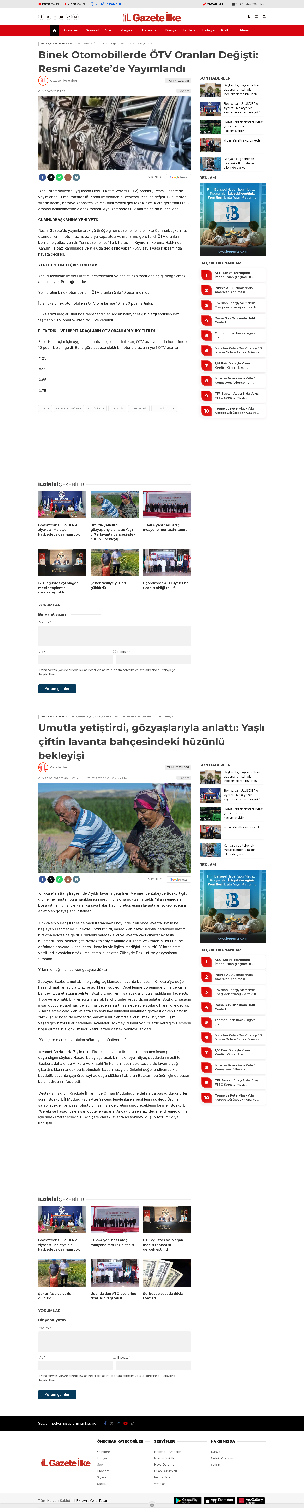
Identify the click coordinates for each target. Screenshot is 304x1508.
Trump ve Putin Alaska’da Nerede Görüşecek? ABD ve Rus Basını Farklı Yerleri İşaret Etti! (237, 411)
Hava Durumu (164, 1464)
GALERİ (51, 4)
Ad (42, 652)
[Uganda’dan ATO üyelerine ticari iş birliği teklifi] (167, 563)
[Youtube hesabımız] (62, 17)
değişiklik (97, 408)
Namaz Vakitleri (165, 1458)
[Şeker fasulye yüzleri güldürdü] (115, 563)
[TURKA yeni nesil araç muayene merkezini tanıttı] (167, 505)
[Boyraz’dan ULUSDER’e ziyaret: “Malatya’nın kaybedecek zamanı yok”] (62, 505)
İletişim (216, 1464)
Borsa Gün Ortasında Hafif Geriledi (235, 320)
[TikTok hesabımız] (69, 17)
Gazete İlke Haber (63, 80)
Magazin (128, 30)
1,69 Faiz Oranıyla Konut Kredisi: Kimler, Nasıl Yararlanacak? (233, 366)
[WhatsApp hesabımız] (75, 17)
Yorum (45, 622)
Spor (109, 30)
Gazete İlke (58, 767)
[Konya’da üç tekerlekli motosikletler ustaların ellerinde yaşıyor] (210, 170)
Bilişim (244, 30)
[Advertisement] (17, 102)
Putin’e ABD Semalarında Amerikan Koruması (234, 290)
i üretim (118, 408)
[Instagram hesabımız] (55, 17)
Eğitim (189, 30)
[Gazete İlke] (152, 21)
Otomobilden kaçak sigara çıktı (235, 335)
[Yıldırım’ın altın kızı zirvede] (210, 151)
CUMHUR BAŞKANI (69, 408)
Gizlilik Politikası (222, 1458)
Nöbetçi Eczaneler (167, 1452)
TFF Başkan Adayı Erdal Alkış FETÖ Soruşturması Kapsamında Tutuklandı (237, 396)
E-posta (123, 652)
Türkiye (208, 30)
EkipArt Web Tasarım (94, 1501)
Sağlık (101, 1484)
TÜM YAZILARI (178, 80)
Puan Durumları (165, 1471)
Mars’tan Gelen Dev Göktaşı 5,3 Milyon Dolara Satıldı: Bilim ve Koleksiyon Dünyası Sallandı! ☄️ (238, 350)
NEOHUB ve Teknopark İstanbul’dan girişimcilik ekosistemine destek (233, 275)
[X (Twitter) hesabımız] (48, 17)
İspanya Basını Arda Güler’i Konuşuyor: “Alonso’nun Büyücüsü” (235, 381)
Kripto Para (162, 1477)
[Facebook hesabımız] (41, 17)
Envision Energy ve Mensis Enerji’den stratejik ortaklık (235, 305)
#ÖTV (46, 408)
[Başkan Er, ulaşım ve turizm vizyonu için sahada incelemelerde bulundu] (210, 96)
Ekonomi (150, 30)
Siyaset (92, 30)
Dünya (170, 30)
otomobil (140, 408)
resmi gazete (165, 408)
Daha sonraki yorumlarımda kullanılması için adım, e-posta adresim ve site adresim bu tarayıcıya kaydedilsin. (107, 672)
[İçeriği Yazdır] (76, 177)
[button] (55, 30)
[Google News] (178, 177)
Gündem (72, 30)
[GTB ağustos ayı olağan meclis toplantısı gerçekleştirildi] (62, 563)
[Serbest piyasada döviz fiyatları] (167, 1273)
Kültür (226, 30)
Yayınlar (159, 1484)
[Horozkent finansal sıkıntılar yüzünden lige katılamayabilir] (210, 133)
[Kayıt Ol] (249, 17)
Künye (215, 1452)
